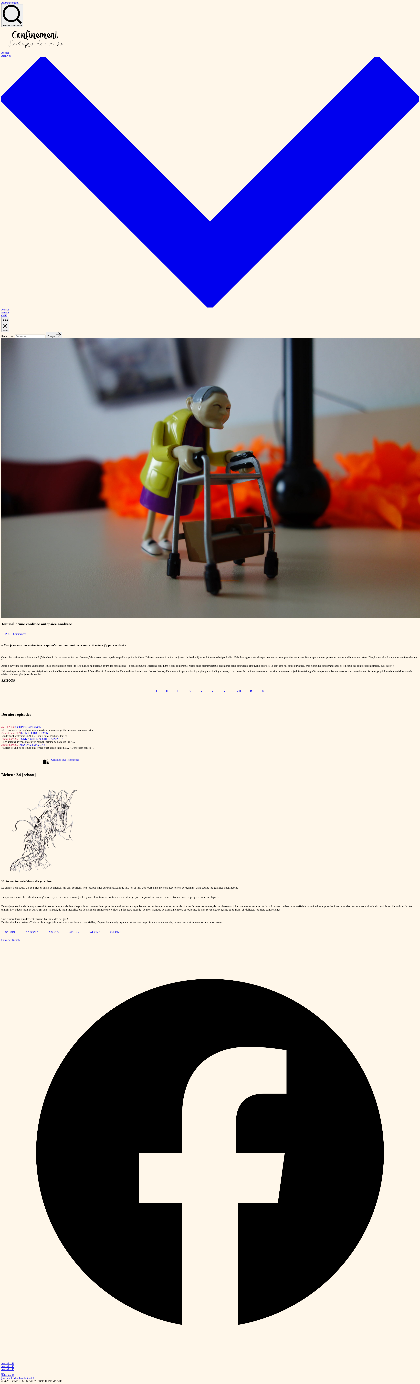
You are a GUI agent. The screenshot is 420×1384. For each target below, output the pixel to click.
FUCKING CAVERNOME (28, 727)
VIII (238, 691)
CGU (4, 315)
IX (251, 691)
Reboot (5, 312)
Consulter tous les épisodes (65, 759)
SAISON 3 (53, 932)
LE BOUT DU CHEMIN (34, 733)
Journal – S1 (7, 1363)
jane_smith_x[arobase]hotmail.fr (18, 1378)
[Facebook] (210, 1360)
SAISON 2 (32, 932)
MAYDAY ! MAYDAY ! (33, 744)
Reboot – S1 (7, 1375)
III (178, 691)
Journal (5, 309)
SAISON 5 (94, 932)
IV (190, 691)
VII (225, 691)
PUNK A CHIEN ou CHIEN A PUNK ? (41, 739)
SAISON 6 (115, 932)
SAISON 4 (73, 932)
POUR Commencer (15, 634)
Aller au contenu (10, 2)
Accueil (5, 52)
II (167, 691)
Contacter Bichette (11, 940)
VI (213, 691)
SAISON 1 (11, 932)
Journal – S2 (7, 1366)
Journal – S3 (7, 1369)
